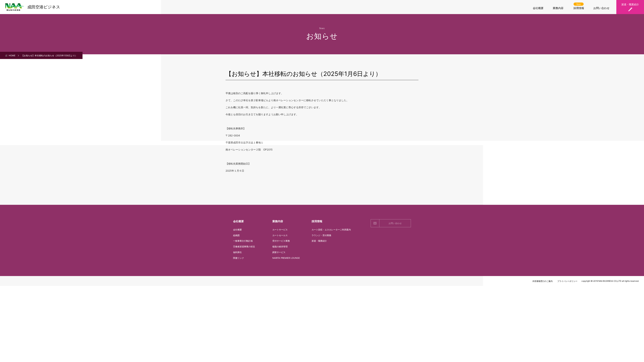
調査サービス (278, 252)
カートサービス (280, 229)
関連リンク (238, 258)
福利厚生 (237, 252)
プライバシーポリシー (567, 281)
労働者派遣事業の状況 (244, 246)
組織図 (236, 235)
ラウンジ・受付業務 (321, 235)
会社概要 (538, 8)
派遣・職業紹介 (630, 4)
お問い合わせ (601, 8)
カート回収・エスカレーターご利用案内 (331, 229)
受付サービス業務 (281, 240)
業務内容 (558, 8)
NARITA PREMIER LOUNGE (286, 258)
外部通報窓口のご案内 (542, 281)
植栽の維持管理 (280, 246)
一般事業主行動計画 (243, 240)
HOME (12, 55)
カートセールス (280, 235)
